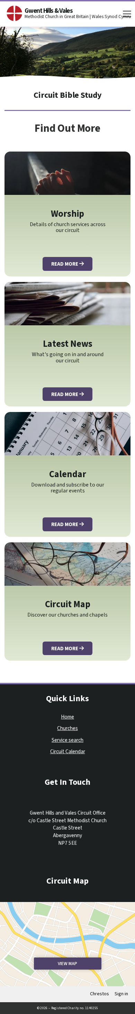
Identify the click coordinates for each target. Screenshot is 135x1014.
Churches (67, 728)
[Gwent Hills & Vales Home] (14, 13)
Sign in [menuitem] (121, 993)
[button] (127, 13)
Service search (67, 740)
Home (67, 717)
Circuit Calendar (67, 751)
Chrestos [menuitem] (99, 993)
